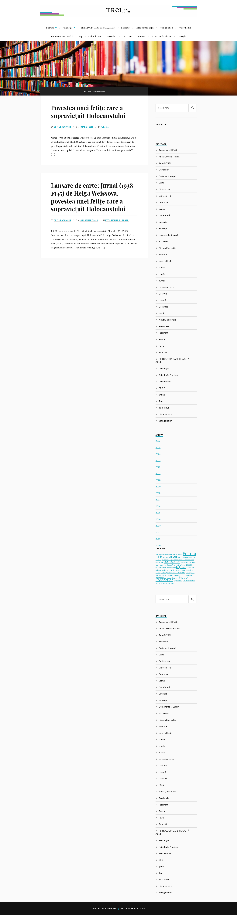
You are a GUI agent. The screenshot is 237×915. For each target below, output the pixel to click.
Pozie (161, 346)
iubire (191, 570)
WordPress (110, 909)
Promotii (163, 352)
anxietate (186, 580)
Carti (161, 182)
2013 (158, 525)
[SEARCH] (192, 108)
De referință (164, 215)
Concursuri (164, 202)
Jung (170, 554)
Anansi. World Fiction (169, 156)
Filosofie (163, 254)
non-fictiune (171, 567)
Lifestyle (182, 36)
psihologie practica (171, 575)
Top (80, 36)
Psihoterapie (165, 381)
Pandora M (164, 326)
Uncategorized (166, 414)
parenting (190, 567)
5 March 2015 (86, 127)
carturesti (167, 557)
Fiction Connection (168, 248)
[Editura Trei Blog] (118, 14)
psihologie (159, 562)
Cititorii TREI (94, 36)
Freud (188, 573)
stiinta (180, 580)
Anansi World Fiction (161, 36)
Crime (162, 208)
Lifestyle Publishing (188, 562)
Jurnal (105, 127)
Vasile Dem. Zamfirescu (169, 570)
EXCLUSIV (164, 241)
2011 (158, 538)
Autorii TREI (185, 27)
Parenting (163, 332)
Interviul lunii (165, 261)
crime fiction (181, 565)
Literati (162, 300)
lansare (189, 564)
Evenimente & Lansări (62, 36)
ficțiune (181, 567)
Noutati (141, 36)
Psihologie (68, 27)
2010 (158, 545)
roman (177, 556)
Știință (162, 394)
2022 (158, 467)
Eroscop (163, 228)
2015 (158, 512)
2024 (158, 454)
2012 (158, 532)
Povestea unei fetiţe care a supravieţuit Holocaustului (88, 111)
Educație (125, 27)
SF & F (162, 388)
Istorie (162, 267)
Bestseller (111, 36)
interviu (192, 580)
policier (158, 570)
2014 (158, 519)
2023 (158, 460)
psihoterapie (161, 567)
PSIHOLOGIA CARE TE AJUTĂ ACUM (98, 27)
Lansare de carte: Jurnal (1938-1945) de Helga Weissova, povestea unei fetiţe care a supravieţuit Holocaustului (93, 197)
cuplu (176, 580)
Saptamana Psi (174, 573)
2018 (158, 493)
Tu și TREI (127, 36)
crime (176, 578)
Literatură (163, 306)
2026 (158, 440)
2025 (158, 447)
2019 (158, 486)
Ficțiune (50, 27)
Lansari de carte (166, 287)
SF (174, 583)
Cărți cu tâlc (164, 189)
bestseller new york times (185, 560)
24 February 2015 (89, 220)
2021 (158, 473)
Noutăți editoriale (167, 319)
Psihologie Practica (168, 375)
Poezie (162, 339)
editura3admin (62, 127)
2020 (158, 480)
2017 (158, 499)
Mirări (162, 313)
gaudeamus (187, 557)
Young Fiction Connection (164, 583)
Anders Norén (138, 909)
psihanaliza (183, 570)
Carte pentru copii (144, 27)
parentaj (165, 554)
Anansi (158, 573)
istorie (182, 573)
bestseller (172, 561)
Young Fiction (166, 27)
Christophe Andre (170, 565)
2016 (158, 506)
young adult (159, 565)
